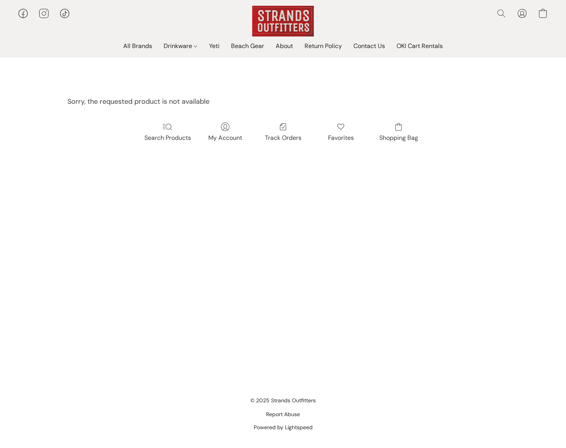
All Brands (137, 46)
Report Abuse (283, 414)
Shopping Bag (398, 138)
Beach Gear (247, 46)
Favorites (341, 138)
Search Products (167, 138)
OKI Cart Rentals (420, 46)
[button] (283, 21)
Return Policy (323, 46)
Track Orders (283, 138)
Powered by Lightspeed (283, 427)
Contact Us (369, 46)
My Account (225, 138)
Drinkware (179, 46)
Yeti (214, 46)
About (284, 46)
